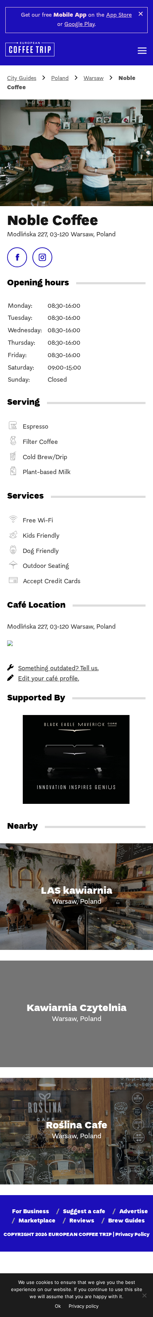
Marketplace (37, 1221)
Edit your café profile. (48, 679)
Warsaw (94, 78)
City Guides (21, 78)
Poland (60, 78)
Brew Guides (126, 1221)
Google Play (79, 24)
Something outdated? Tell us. (58, 669)
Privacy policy (84, 1306)
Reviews (81, 1221)
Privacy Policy (132, 1234)
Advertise (133, 1212)
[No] (144, 1295)
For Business (30, 1212)
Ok (58, 1306)
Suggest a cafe (84, 1212)
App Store (119, 15)
